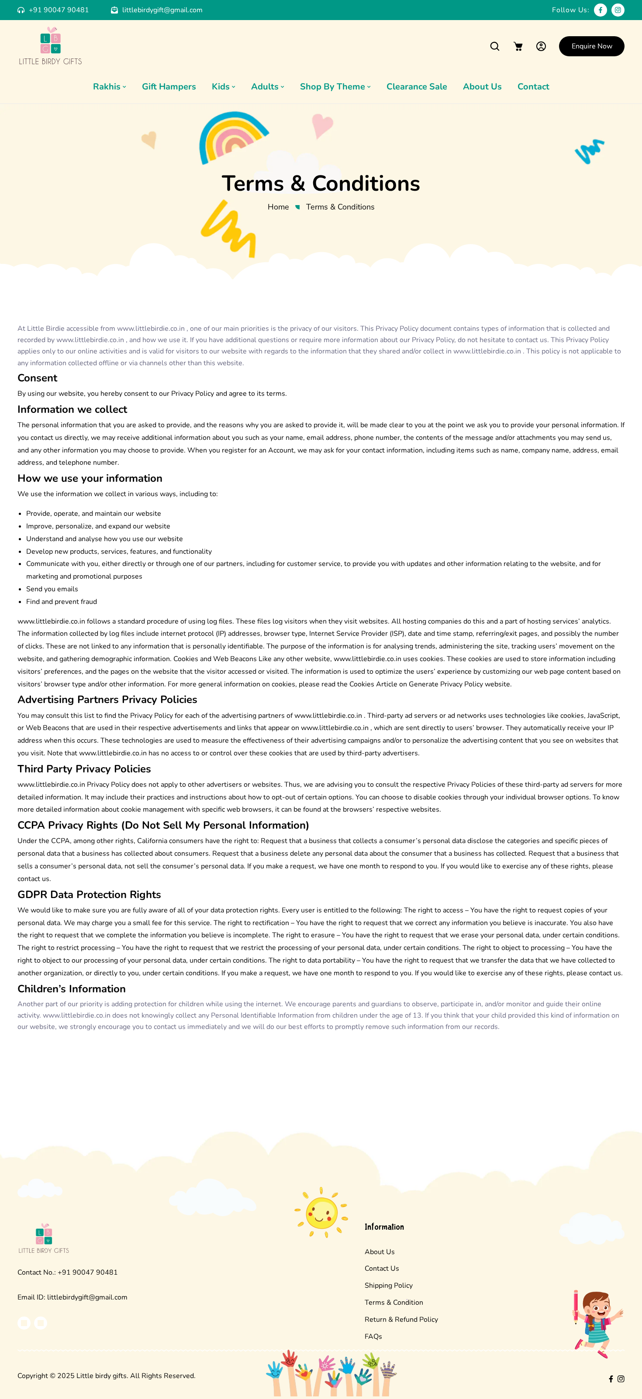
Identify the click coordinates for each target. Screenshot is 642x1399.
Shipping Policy (389, 1285)
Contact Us (382, 1268)
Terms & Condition (394, 1302)
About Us (380, 1252)
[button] (495, 46)
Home (278, 207)
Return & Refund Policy (401, 1319)
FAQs (373, 1336)
